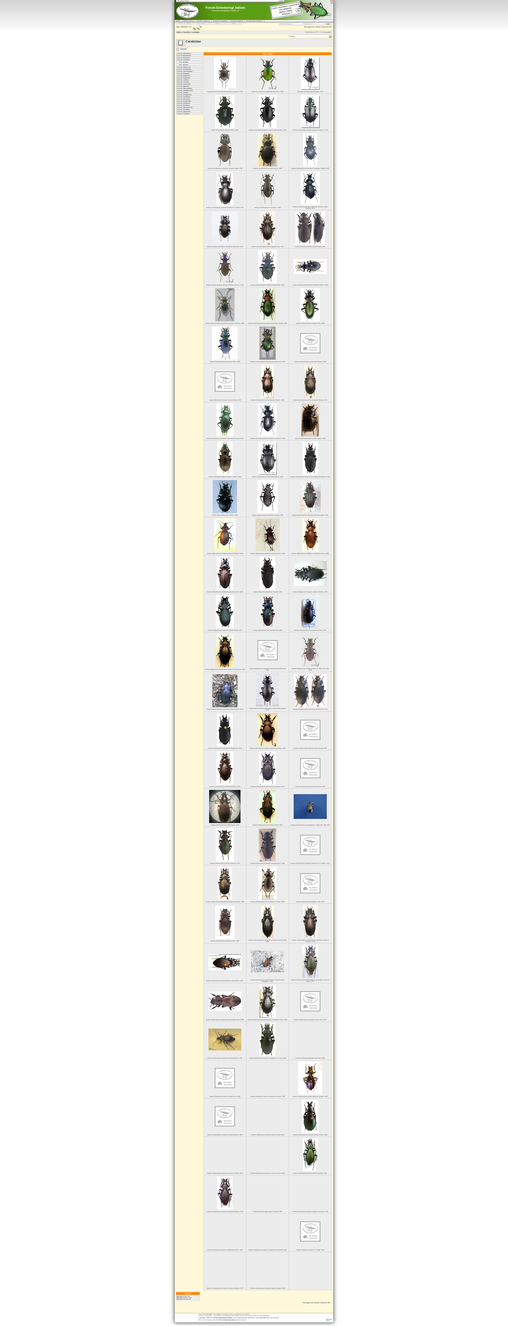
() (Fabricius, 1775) (310, 130)
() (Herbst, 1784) (268, 130)
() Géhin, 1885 (225, 361)
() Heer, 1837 (310, 1019)
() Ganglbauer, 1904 (225, 748)
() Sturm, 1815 (310, 630)
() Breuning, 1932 (267, 669)
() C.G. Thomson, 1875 (310, 863)
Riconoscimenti (241, 1320)
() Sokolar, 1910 (225, 400)
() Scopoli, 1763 (224, 438)
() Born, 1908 (225, 941)
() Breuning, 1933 (267, 361)
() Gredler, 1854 (267, 323)
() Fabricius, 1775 (225, 1288)
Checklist (186, 32)
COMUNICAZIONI (188, 21)
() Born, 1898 (225, 1019)
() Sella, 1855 (310, 323)
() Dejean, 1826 (267, 168)
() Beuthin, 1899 (225, 901)
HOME (178, 21)
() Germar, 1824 (310, 748)
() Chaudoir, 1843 (267, 592)
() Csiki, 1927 (310, 901)
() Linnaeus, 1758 (267, 1096)
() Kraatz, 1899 (310, 553)
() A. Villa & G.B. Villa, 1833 (310, 825)
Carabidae (195, 32)
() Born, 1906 (225, 592)
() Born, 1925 (267, 553)
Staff (226, 1320)
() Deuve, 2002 (267, 1019)
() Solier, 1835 (267, 285)
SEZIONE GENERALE (203, 21)
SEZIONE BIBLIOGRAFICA (254, 21)
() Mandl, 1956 (267, 748)
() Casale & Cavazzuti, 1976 (310, 940)
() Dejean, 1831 (310, 91)
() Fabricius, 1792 (224, 323)
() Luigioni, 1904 (224, 476)
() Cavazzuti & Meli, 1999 (267, 940)
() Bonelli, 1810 (225, 1173)
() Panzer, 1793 (224, 1058)
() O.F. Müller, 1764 (225, 207)
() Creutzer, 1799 (267, 515)
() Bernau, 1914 (310, 400)
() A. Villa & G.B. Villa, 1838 (310, 669)
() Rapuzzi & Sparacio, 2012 (310, 476)
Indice (179, 32)
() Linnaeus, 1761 (225, 285)
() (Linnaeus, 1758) (225, 91)
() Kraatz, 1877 (225, 630)
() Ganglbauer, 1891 (267, 980)
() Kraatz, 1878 (225, 709)
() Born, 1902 (310, 786)
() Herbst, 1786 (267, 709)
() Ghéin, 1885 (224, 130)
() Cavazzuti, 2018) (267, 438)
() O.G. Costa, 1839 (267, 1058)
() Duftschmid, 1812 (225, 246)
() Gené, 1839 (225, 515)
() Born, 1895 (310, 1058)
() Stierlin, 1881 (310, 246)
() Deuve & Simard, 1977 (310, 980)
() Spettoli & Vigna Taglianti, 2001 (310, 207)
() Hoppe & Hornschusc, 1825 (225, 669)
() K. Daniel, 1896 (267, 901)
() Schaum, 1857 (310, 1096)
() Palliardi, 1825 (310, 168)
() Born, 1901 (267, 630)
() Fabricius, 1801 (310, 592)
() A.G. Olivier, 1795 (310, 1250)
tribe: (183, 62)
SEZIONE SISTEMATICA (220, 21)
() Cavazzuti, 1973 (267, 786)
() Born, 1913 (267, 246)
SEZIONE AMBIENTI (237, 21)
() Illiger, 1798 (225, 168)
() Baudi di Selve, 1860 (310, 1134)
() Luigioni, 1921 (310, 515)
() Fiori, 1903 (224, 1096)
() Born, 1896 (267, 863)
